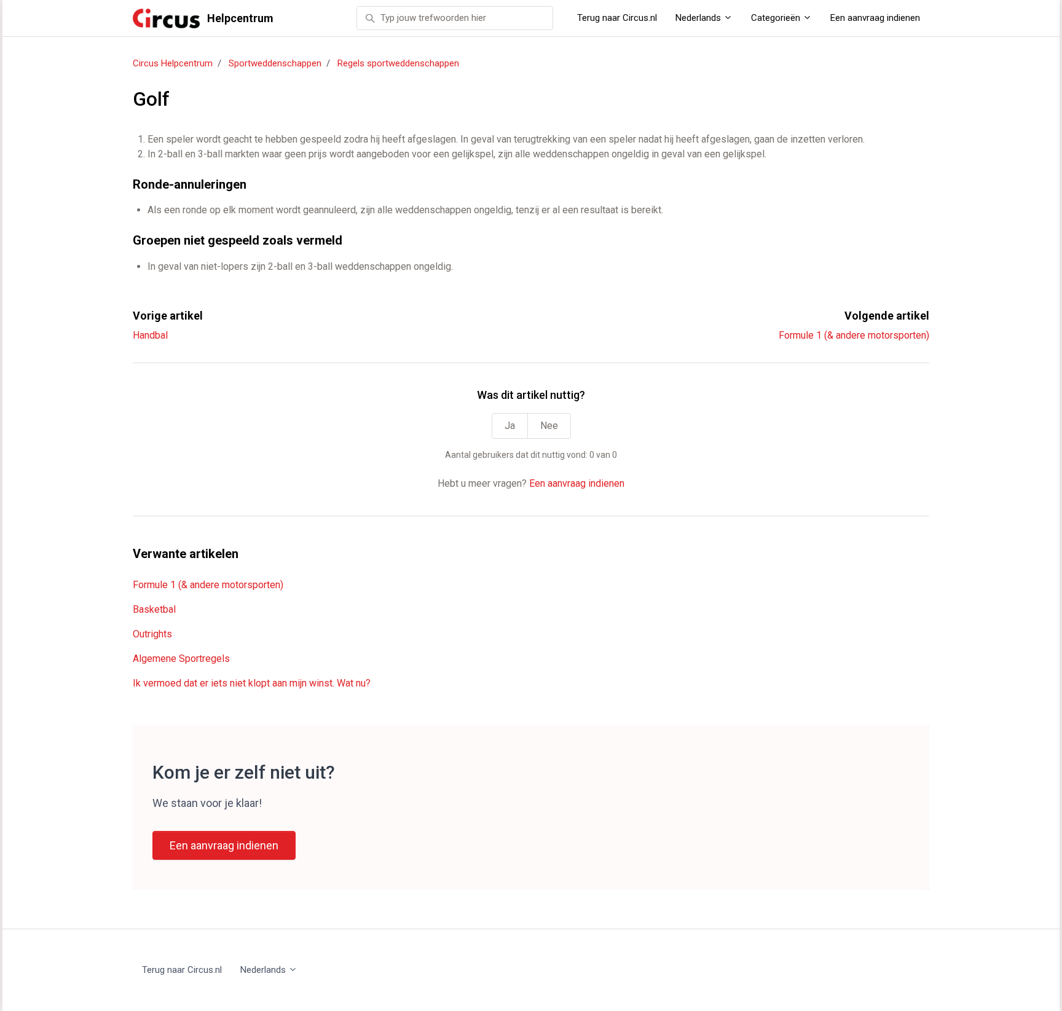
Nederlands (699, 17)
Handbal (150, 335)
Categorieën (777, 17)
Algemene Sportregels (181, 658)
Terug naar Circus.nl (617, 17)
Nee (549, 425)
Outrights (152, 634)
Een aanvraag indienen (875, 17)
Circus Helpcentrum (173, 63)
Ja (510, 425)
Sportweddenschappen (275, 63)
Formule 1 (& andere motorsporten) (854, 335)
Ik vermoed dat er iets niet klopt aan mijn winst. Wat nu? (252, 683)
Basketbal (154, 609)
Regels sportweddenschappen (398, 63)
